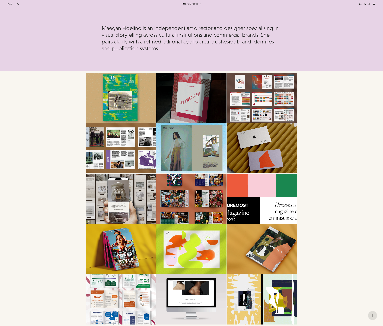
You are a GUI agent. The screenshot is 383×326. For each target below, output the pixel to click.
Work (10, 4)
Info (17, 4)
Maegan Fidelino (191, 4)
